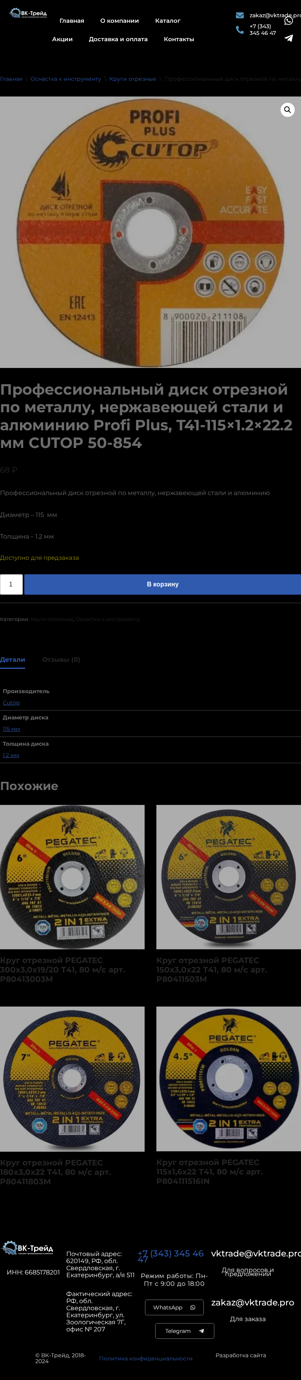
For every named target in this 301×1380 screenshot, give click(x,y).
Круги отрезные (132, 78)
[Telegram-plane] (288, 38)
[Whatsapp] (288, 20)
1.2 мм (11, 755)
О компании (119, 20)
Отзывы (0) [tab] (61, 659)
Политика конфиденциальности (146, 1358)
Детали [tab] (12, 659)
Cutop (11, 702)
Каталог (168, 20)
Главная (72, 20)
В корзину (163, 584)
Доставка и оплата (118, 39)
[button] (288, 110)
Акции (62, 39)
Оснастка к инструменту (66, 78)
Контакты (179, 39)
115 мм (11, 728)
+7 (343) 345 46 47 (171, 1256)
